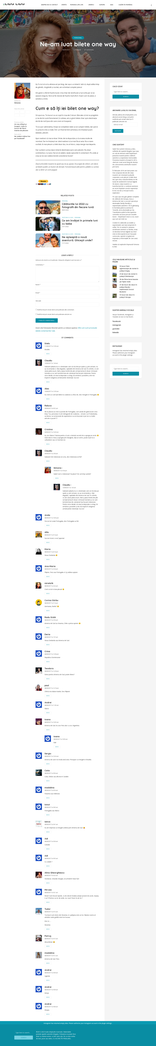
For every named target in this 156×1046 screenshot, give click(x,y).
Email (38, 293)
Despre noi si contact (49, 5)
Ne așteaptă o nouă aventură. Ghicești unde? (77, 238)
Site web (38, 301)
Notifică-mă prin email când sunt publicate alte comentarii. (55, 310)
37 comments (89, 50)
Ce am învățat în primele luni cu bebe (80, 222)
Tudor (48, 909)
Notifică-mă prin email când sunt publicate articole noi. (54, 314)
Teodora (49, 668)
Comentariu (40, 265)
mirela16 (49, 583)
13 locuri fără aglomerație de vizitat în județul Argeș (129, 268)
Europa (102, 5)
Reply (48, 354)
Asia (111, 5)
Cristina (49, 429)
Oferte (64, 5)
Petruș (48, 936)
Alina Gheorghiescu (54, 872)
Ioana (48, 719)
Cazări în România (125, 5)
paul (47, 685)
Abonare (118, 131)
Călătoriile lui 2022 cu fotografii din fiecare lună (78, 205)
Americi (91, 5)
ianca (47, 821)
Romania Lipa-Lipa (76, 5)
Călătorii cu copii (67, 217)
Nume (38, 285)
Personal (78, 38)
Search (126, 97)
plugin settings (128, 355)
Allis (47, 532)
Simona (17, 103)
